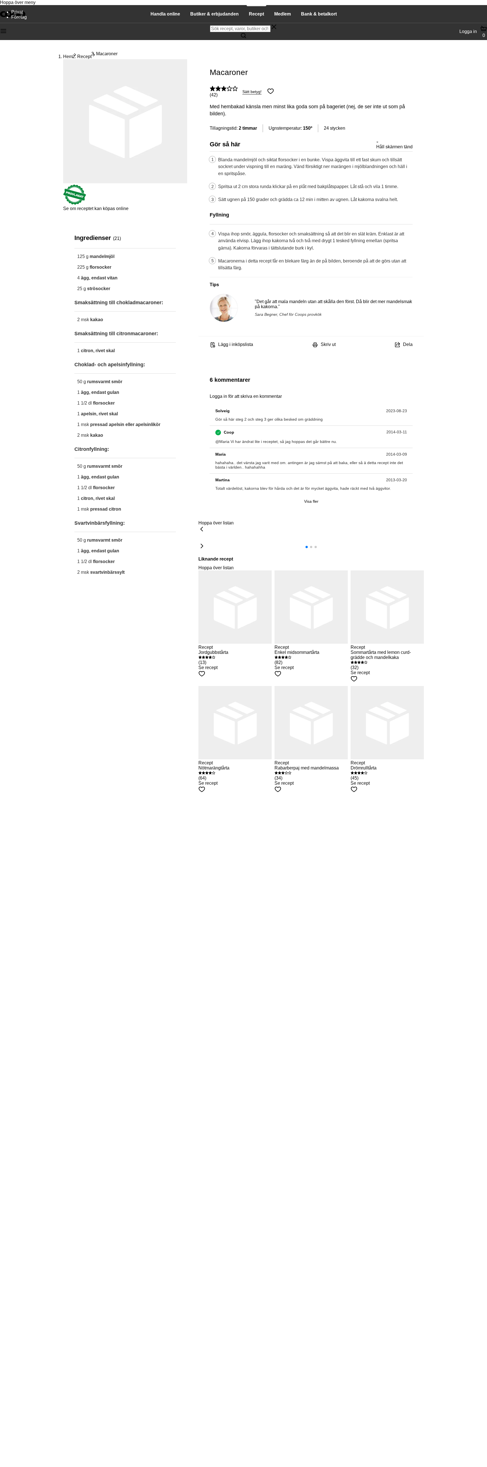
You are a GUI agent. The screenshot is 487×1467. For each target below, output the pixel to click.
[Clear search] (274, 27)
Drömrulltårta (364, 768)
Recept (84, 56)
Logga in (468, 31)
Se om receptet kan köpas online (96, 208)
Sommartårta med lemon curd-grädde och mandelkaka (381, 655)
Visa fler (311, 501)
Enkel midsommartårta (297, 652)
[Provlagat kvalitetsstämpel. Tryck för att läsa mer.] (74, 203)
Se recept (208, 667)
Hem (68, 56)
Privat (17, 12)
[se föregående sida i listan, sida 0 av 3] (201, 529)
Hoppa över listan (216, 522)
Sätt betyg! (252, 91)
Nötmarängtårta (213, 768)
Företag (19, 17)
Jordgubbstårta (213, 652)
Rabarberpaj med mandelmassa (307, 768)
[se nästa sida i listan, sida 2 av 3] (201, 546)
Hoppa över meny (18, 2)
